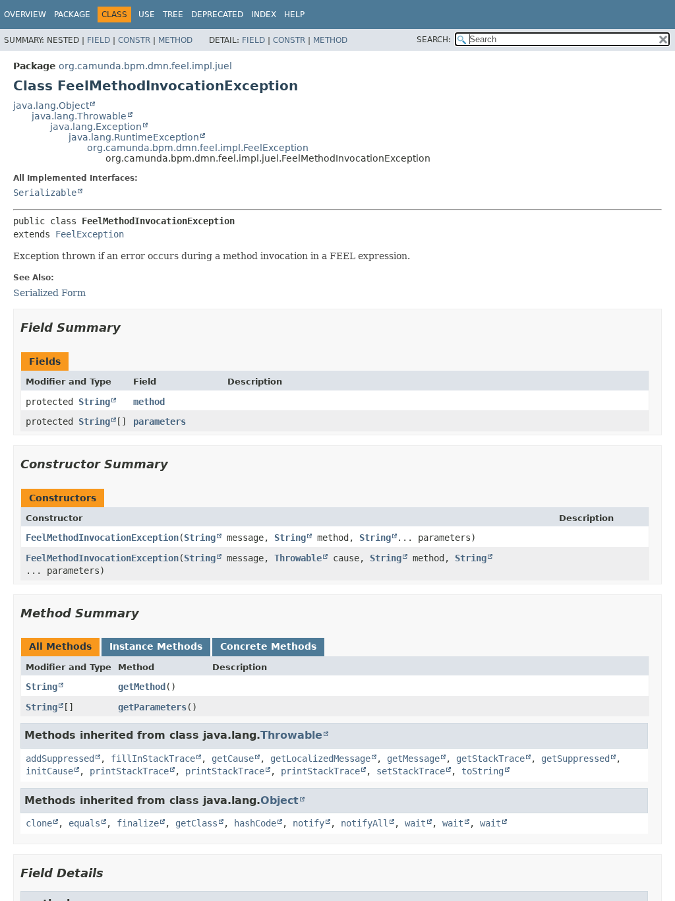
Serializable (44, 192)
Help (294, 14)
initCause (49, 771)
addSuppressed (60, 758)
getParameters (152, 707)
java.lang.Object (51, 105)
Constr (134, 40)
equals (84, 823)
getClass (196, 823)
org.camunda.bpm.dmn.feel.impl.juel (145, 66)
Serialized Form (49, 293)
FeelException (89, 234)
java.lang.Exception (96, 126)
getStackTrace (490, 758)
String (94, 401)
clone (39, 823)
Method (175, 40)
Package (72, 14)
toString (482, 771)
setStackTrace (410, 771)
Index (263, 14)
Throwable (298, 558)
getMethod (141, 686)
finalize (138, 823)
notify (308, 823)
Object (279, 800)
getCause (233, 758)
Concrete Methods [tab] (268, 646)
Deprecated (217, 14)
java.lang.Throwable (79, 116)
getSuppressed (575, 758)
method (149, 401)
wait (415, 823)
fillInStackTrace (153, 758)
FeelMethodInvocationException (102, 537)
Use (146, 14)
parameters (159, 421)
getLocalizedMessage (320, 758)
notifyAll (364, 823)
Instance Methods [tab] (155, 646)
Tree (173, 14)
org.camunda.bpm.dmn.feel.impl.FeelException (197, 147)
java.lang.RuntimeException (134, 137)
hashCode (255, 823)
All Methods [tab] (60, 646)
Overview (25, 14)
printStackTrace (129, 771)
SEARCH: (434, 39)
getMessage (413, 758)
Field (98, 40)
